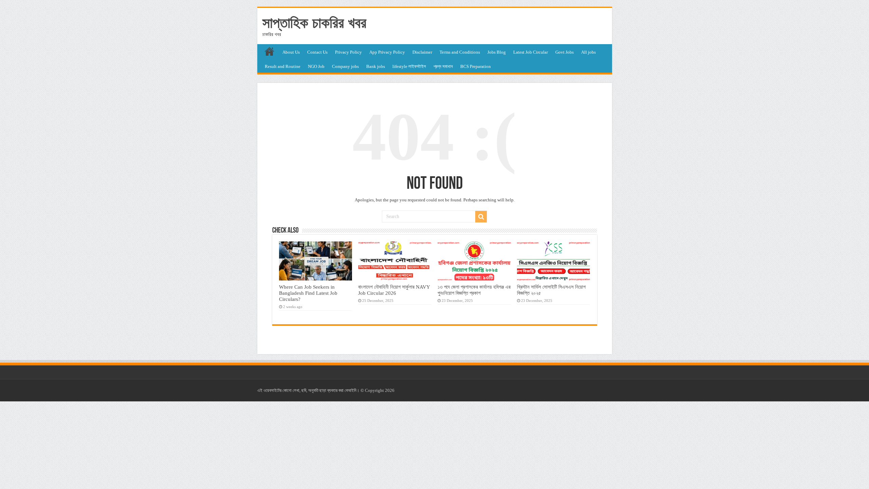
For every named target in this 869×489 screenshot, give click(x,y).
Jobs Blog (496, 52)
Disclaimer (422, 52)
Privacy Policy (348, 52)
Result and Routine (282, 66)
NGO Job (316, 66)
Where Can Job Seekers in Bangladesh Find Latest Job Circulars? (308, 293)
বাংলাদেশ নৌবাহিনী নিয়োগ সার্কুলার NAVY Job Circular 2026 (394, 290)
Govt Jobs (564, 52)
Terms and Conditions (460, 52)
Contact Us (317, 52)
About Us (291, 52)
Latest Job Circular (530, 52)
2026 (389, 390)
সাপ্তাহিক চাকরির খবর (314, 23)
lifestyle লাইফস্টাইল (409, 66)
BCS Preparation (475, 66)
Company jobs (345, 66)
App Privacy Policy (387, 52)
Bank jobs (375, 66)
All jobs (588, 52)
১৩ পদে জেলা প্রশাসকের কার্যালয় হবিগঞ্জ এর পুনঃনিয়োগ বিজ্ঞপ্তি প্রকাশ (474, 290)
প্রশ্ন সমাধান (443, 66)
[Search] (481, 216)
